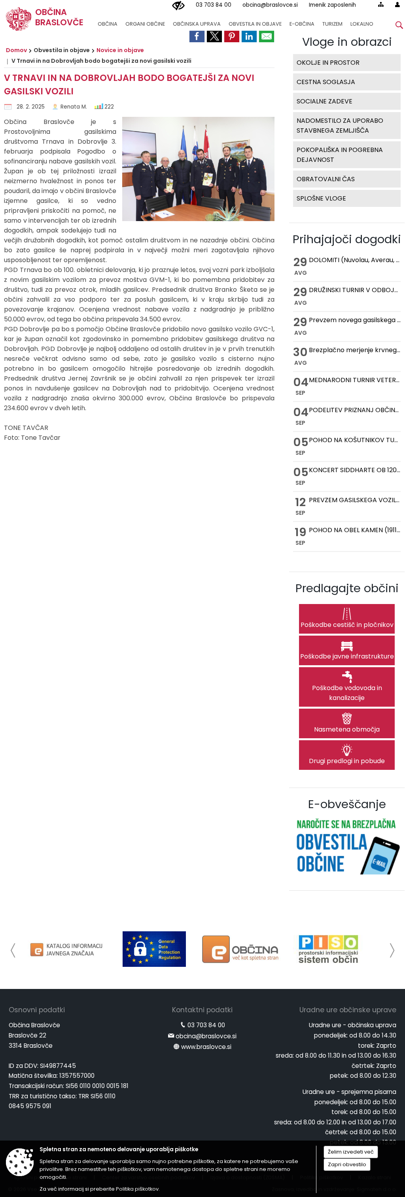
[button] (13, 950)
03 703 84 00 (213, 5)
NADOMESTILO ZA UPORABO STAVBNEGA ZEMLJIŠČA (340, 125)
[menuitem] (107, 20)
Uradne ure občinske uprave (347, 1010)
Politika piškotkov (137, 1189)
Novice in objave (120, 50)
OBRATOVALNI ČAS (326, 179)
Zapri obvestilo (347, 1164)
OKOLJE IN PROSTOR (328, 62)
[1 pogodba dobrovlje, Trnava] (195, 171)
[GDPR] (154, 949)
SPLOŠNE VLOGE (321, 198)
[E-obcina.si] (241, 949)
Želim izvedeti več (351, 1152)
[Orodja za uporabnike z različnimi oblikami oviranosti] (178, 6)
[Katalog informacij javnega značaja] (67, 949)
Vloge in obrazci (347, 42)
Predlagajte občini (347, 588)
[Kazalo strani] (381, 4)
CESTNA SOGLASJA (326, 81)
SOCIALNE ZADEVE (324, 101)
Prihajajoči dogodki (347, 239)
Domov (16, 50)
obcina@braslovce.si (270, 5)
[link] (197, 36)
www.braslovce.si (206, 1047)
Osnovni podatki (37, 1010)
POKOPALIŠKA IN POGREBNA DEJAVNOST (340, 154)
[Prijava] (397, 4)
